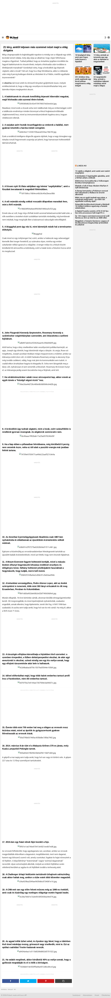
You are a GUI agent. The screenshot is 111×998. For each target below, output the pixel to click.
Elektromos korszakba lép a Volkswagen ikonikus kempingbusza (92, 182)
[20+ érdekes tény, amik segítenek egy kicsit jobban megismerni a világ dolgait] (83, 70)
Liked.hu (82, 166)
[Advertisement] (55, 18)
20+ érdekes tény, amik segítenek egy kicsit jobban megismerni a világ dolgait (83, 81)
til (15, 989)
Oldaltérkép (106, 995)
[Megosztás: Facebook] (10, 981)
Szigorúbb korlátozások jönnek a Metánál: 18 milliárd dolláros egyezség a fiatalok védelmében (92, 206)
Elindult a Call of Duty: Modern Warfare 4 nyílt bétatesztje (91, 187)
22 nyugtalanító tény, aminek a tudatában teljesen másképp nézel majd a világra (101, 81)
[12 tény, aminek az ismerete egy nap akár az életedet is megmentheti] (102, 48)
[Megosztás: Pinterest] (45, 981)
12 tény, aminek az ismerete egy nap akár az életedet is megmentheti (101, 58)
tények (11, 989)
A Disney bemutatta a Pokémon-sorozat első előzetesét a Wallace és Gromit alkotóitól (91, 192)
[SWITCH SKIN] (105, 37)
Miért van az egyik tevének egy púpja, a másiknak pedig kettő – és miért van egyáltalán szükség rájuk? (91, 199)
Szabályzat (76, 995)
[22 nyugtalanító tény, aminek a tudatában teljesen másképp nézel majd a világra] (102, 70)
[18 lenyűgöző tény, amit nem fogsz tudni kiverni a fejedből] (83, 48)
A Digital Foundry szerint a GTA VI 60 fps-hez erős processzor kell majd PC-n (92, 212)
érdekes (4, 989)
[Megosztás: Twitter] (28, 981)
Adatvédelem (87, 995)
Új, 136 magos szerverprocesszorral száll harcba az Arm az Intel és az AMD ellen (92, 217)
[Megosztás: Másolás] (63, 981)
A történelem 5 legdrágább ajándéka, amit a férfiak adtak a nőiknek (92, 177)
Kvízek (97, 995)
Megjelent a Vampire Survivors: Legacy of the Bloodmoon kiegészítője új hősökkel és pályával (92, 223)
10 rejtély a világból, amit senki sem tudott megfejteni (92, 172)
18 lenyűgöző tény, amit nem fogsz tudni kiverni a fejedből (82, 58)
